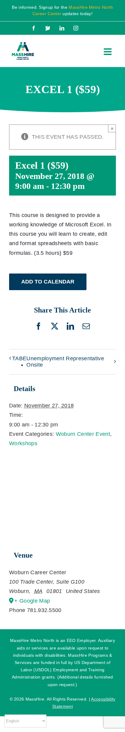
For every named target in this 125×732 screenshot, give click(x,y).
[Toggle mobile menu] (108, 51)
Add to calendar (47, 282)
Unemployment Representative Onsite (65, 361)
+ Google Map (32, 601)
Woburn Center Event (83, 434)
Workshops (23, 443)
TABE (19, 358)
